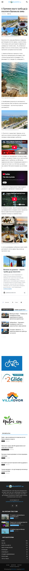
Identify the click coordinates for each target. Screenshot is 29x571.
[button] (2, 2)
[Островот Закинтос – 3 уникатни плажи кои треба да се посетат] (5, 331)
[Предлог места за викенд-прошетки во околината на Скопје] (5, 524)
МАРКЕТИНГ (13, 565)
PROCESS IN (13, 569)
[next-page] (5, 337)
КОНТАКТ (19, 565)
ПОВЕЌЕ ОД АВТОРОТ (20, 309)
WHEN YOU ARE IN (5, 317)
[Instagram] (16, 505)
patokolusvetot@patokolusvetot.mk (14, 501)
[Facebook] (12, 505)
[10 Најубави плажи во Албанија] (5, 531)
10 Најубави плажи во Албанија (17, 529)
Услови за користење (14, 566)
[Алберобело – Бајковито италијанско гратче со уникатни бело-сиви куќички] (5, 324)
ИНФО (3, 441)
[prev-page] (2, 337)
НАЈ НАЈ (3, 458)
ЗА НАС (8, 565)
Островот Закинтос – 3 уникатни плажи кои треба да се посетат (18, 331)
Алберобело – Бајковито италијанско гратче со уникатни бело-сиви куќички (18, 324)
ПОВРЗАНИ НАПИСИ (7, 309)
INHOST (23, 569)
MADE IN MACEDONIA (15, 525)
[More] (21, 302)
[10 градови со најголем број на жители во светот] (5, 516)
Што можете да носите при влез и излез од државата (14, 462)
